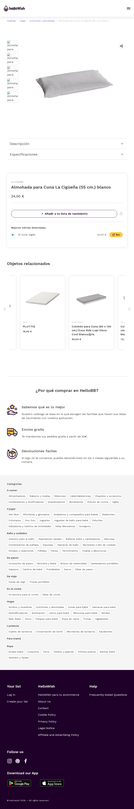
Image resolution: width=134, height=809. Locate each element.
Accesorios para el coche (23, 594)
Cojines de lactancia (20, 631)
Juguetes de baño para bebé (71, 520)
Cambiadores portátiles (104, 563)
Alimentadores (17, 496)
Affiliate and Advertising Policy (58, 735)
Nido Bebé (15, 618)
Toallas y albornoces (94, 550)
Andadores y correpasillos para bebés (76, 514)
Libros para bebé (59, 613)
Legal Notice (46, 728)
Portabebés (53, 569)
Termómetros (70, 550)
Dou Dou (30, 520)
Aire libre (14, 514)
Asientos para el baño (21, 539)
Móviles (105, 613)
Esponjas (48, 544)
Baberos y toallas (39, 496)
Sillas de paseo (84, 569)
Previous (5, 309)
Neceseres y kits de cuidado (99, 544)
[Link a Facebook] (25, 761)
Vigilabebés (101, 618)
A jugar (11, 508)
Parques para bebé (46, 618)
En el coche (14, 588)
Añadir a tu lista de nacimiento (66, 213)
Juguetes (44, 520)
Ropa (10, 646)
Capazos (14, 569)
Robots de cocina (97, 502)
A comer (12, 490)
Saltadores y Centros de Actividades (30, 526)
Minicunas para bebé (85, 613)
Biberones (60, 496)
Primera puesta (87, 651)
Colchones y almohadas (42, 21)
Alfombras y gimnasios (36, 514)
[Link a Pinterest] (17, 761)
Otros (28, 618)
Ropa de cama (70, 618)
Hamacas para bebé (104, 607)
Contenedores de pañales (24, 544)
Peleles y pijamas (64, 651)
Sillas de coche (51, 594)
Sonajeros (85, 526)
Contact (43, 708)
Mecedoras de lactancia (81, 631)
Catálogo (11, 21)
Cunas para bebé (78, 607)
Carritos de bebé (32, 569)
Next (129, 309)
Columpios (15, 520)
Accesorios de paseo (21, 563)
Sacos (67, 569)
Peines (54, 550)
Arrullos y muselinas (20, 607)
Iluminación (38, 613)
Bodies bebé (16, 651)
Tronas (87, 618)
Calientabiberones (80, 496)
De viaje (12, 576)
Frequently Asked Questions (108, 694)
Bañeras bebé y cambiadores (83, 539)
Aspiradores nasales (50, 539)
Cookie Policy (47, 714)
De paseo (12, 557)
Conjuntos (33, 651)
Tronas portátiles (39, 581)
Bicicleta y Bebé (46, 563)
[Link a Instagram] (9, 761)
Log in (11, 694)
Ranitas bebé (107, 651)
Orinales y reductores (21, 550)
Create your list (17, 701)
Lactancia (13, 625)
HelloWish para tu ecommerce (58, 694)
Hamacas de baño (68, 544)
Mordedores (76, 502)
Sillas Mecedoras (65, 526)
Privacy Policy (47, 721)
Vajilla (115, 502)
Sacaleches (105, 631)
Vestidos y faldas (19, 657)
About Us (44, 701)
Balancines (108, 514)
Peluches (97, 520)
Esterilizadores (56, 502)
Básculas (109, 539)
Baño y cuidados (17, 533)
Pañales (42, 550)
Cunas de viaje (17, 581)
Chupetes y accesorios (108, 496)
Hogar (23, 21)
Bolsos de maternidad (73, 563)
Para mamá (14, 638)
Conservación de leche (49, 631)
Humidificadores (18, 613)
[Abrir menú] (128, 8)
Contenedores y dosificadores (26, 502)
